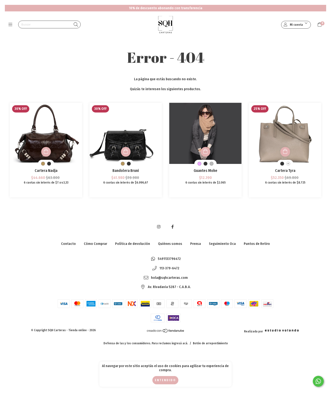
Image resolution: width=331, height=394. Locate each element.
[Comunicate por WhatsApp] (318, 381)
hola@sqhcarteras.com (169, 278)
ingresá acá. (180, 343)
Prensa (195, 244)
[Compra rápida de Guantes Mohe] (205, 152)
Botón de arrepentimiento (210, 343)
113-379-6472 (169, 268)
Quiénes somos (170, 244)
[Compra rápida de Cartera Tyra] (285, 152)
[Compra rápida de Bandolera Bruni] (126, 152)
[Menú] (11, 24)
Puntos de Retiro (257, 244)
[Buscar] (75, 25)
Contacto (68, 244)
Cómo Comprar (95, 244)
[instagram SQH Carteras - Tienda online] (158, 227)
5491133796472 (169, 259)
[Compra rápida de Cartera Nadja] (46, 152)
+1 (288, 164)
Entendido (165, 380)
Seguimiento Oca (222, 244)
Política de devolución (132, 244)
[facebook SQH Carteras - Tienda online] (172, 227)
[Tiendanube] (165, 332)
